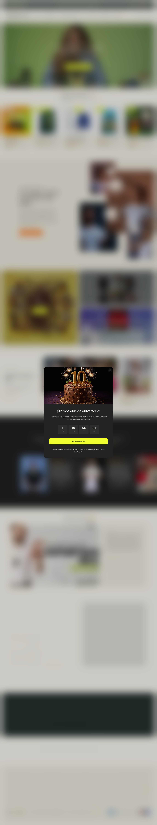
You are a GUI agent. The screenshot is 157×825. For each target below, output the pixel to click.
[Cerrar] (110, 370)
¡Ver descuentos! (79, 441)
